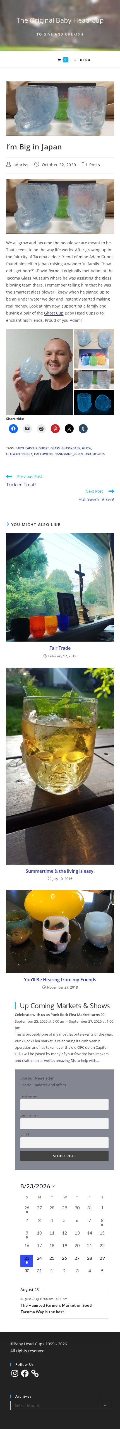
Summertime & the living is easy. (60, 871)
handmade (63, 454)
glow (86, 448)
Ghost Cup (54, 313)
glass (55, 448)
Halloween (43, 454)
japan (78, 454)
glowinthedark (19, 454)
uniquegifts (95, 454)
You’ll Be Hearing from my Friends (60, 980)
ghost (44, 448)
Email (24, 1134)
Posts (94, 164)
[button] (39, 372)
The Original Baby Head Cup (60, 20)
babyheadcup (26, 448)
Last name (28, 1115)
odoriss (20, 164)
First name (28, 1096)
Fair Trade (60, 648)
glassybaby (70, 448)
